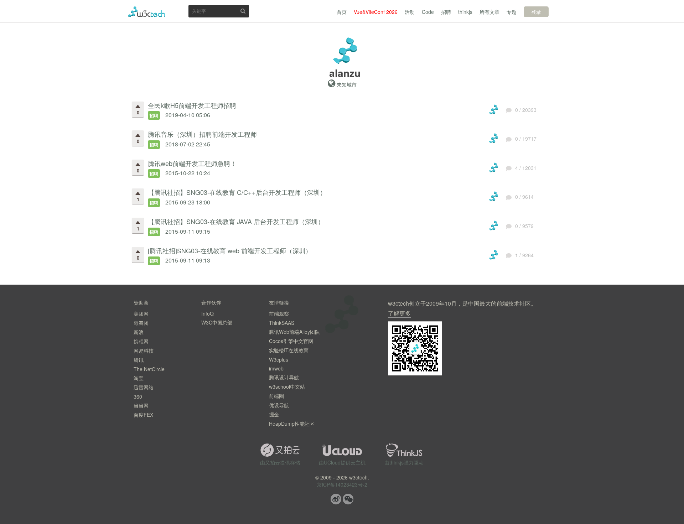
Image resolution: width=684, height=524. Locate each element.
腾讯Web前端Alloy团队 (294, 331)
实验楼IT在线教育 (289, 350)
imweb (276, 368)
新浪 (139, 332)
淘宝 (139, 378)
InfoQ (207, 313)
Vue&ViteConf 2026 (376, 11)
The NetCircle (149, 369)
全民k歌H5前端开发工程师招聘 (192, 105)
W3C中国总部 (216, 322)
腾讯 (139, 359)
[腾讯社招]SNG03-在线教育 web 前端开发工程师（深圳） (230, 250)
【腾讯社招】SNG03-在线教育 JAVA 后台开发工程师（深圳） (236, 221)
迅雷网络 (144, 387)
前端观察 (279, 313)
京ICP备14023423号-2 (342, 484)
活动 (410, 11)
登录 (536, 11)
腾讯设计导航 (284, 377)
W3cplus (278, 359)
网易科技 (144, 350)
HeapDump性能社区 (292, 423)
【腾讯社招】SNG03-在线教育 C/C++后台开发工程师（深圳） (237, 192)
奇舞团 (141, 322)
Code (428, 11)
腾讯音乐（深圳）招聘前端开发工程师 (202, 134)
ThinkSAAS (281, 322)
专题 (512, 11)
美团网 (141, 313)
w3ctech (146, 11)
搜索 (243, 11)
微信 (348, 499)
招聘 (446, 11)
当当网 (141, 405)
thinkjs (465, 11)
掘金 (274, 414)
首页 (342, 11)
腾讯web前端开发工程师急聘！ (192, 163)
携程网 (141, 341)
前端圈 (276, 395)
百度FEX (143, 414)
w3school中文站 (287, 386)
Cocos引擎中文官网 (291, 340)
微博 (336, 499)
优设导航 (279, 405)
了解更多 (399, 313)
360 (138, 396)
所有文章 (489, 11)
